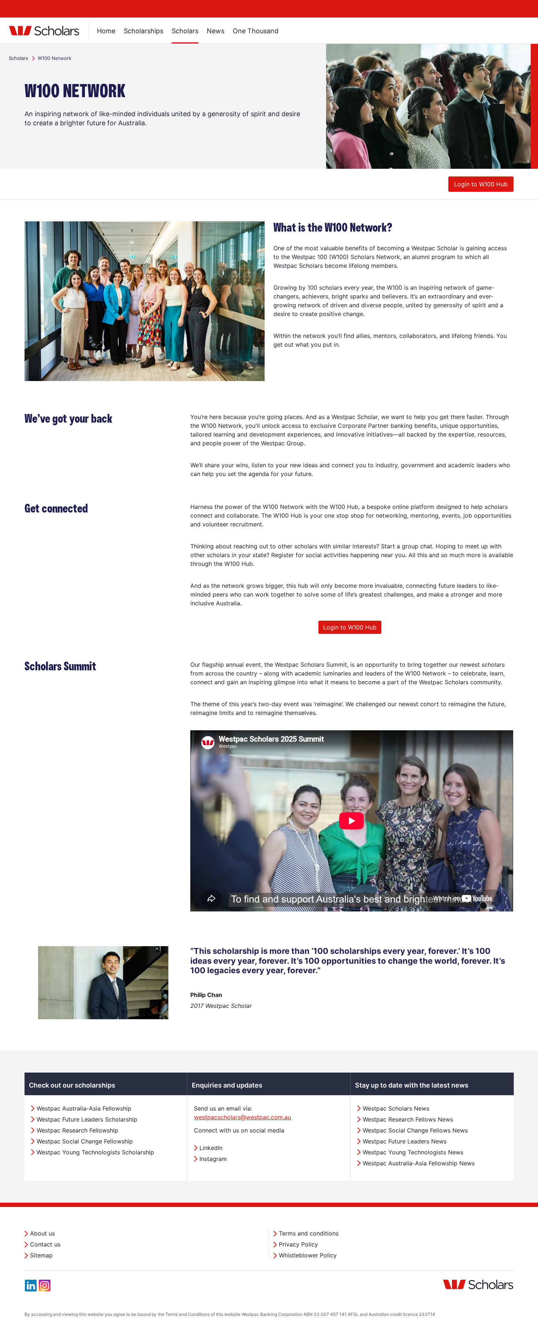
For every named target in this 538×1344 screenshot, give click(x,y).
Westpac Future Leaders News (405, 1141)
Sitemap (41, 1255)
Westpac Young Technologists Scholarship (95, 1152)
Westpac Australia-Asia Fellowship (84, 1108)
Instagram (213, 1158)
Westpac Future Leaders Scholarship (87, 1119)
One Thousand (256, 31)
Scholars (185, 31)
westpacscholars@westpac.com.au (242, 1117)
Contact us (45, 1244)
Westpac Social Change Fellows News (415, 1130)
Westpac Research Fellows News (408, 1119)
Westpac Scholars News (396, 1108)
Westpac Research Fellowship (77, 1130)
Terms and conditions (309, 1233)
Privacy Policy (298, 1244)
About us (42, 1233)
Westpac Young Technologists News (413, 1152)
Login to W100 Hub (481, 184)
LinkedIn (211, 1147)
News (215, 31)
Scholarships (143, 31)
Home (106, 31)
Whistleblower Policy (308, 1255)
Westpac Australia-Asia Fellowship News (419, 1163)
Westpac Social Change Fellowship (85, 1141)
